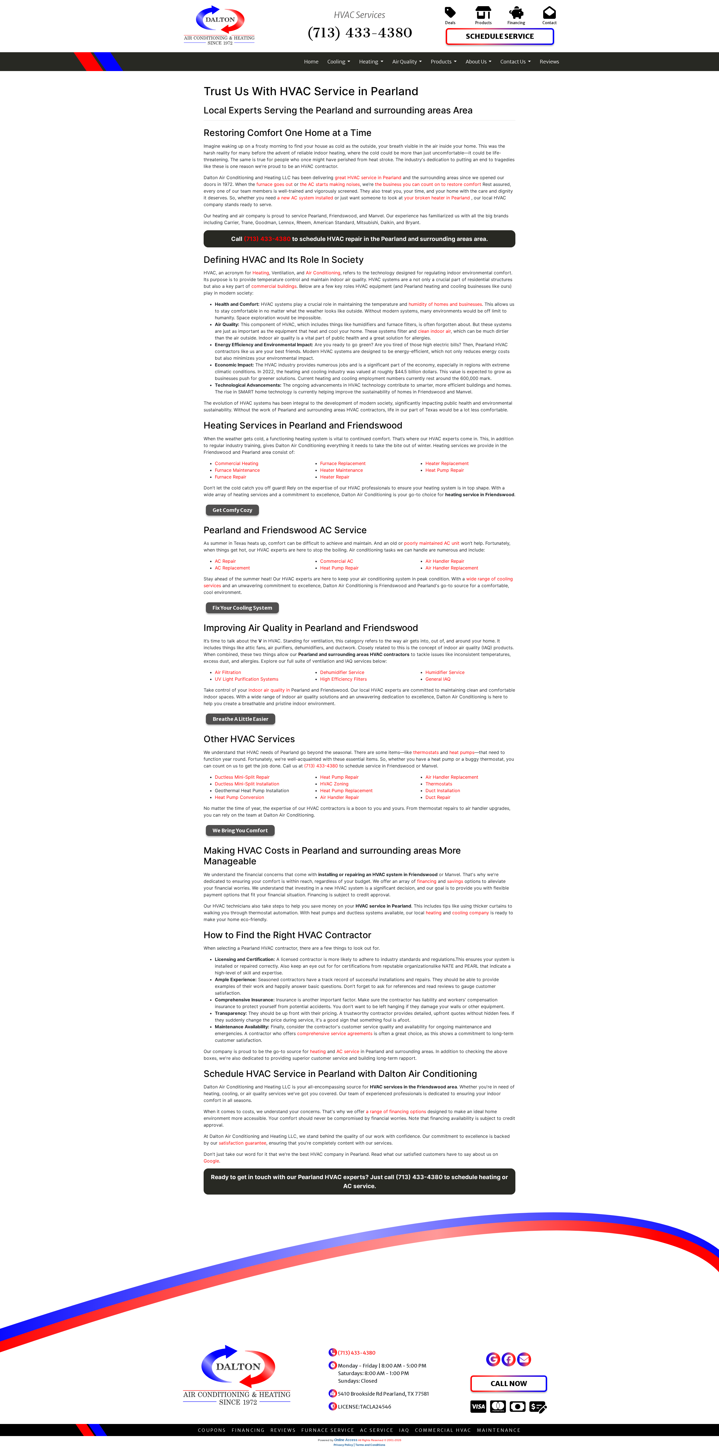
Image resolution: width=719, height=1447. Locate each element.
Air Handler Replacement (452, 568)
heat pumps (461, 752)
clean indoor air (434, 331)
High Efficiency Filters (343, 679)
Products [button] (441, 61)
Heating (260, 272)
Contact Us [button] (513, 61)
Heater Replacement (447, 463)
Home (311, 61)
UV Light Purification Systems (246, 679)
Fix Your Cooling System (242, 608)
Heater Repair (334, 477)
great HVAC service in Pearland (368, 177)
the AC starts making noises (330, 184)
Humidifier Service (445, 672)
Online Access (346, 1440)
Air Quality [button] (405, 61)
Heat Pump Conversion (239, 797)
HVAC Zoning (334, 784)
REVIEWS (283, 1430)
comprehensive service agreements (334, 1033)
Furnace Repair (230, 477)
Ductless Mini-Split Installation (247, 784)
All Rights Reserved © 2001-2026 (379, 1440)
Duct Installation (443, 790)
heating (434, 912)
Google (211, 1161)
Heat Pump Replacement (346, 790)
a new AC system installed (305, 197)
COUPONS (212, 1430)
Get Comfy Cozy (232, 510)
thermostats (426, 752)
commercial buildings (274, 286)
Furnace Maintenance (237, 470)
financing (426, 881)
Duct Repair (438, 797)
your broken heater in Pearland (437, 197)
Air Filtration (228, 672)
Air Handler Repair (445, 561)
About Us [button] (477, 61)
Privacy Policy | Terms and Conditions (359, 1444)
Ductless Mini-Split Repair (242, 777)
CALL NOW (509, 1383)
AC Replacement (232, 568)
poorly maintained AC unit (431, 543)
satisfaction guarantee (242, 1143)
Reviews (549, 61)
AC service (347, 1051)
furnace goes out (274, 184)
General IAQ (438, 679)
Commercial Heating (236, 463)
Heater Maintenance (341, 470)
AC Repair (225, 561)
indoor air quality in (269, 690)
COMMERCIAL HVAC (443, 1430)
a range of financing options (396, 1111)
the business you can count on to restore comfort (428, 184)
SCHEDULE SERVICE (500, 36)
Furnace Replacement (343, 463)
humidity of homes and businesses (445, 304)
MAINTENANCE (499, 1430)
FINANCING (248, 1430)
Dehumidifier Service (342, 672)
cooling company (470, 912)
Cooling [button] (336, 61)
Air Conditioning (323, 272)
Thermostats (439, 784)
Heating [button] (369, 61)
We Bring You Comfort (240, 830)
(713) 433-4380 (360, 33)
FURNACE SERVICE (328, 1430)
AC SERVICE (377, 1430)
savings (455, 881)
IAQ (404, 1430)
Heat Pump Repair (445, 470)
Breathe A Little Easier (241, 719)
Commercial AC (336, 561)
